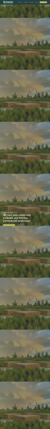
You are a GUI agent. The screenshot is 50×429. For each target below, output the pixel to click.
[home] (8, 2)
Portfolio (26, 2)
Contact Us (43, 2)
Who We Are (31, 2)
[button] (20, 2)
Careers (36, 2)
